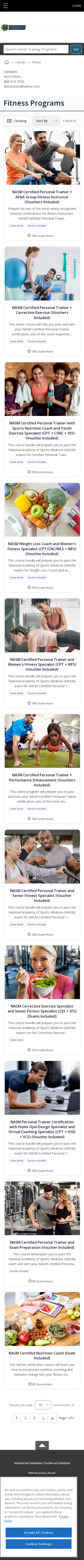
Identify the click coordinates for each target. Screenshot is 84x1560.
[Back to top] (42, 1466)
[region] (38, 1517)
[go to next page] (43, 1417)
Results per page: (21, 1405)
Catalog (20, 121)
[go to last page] (52, 1417)
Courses (20, 62)
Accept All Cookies (38, 1533)
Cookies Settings (39, 1544)
